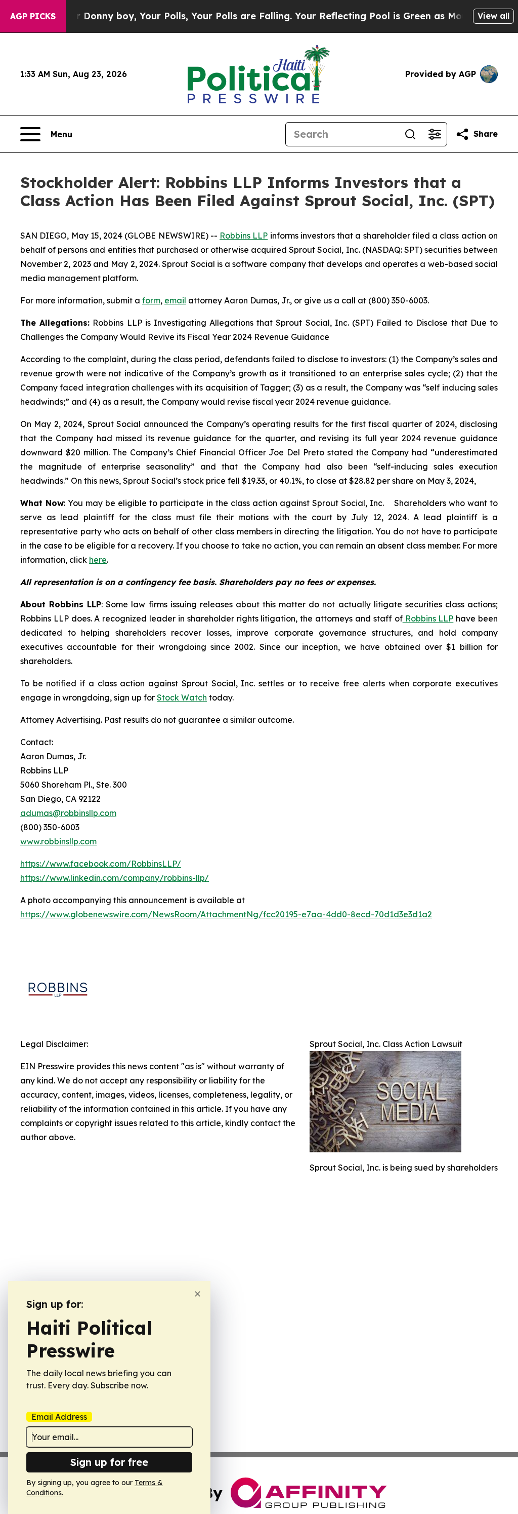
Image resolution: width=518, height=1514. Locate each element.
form (151, 300)
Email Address (59, 1417)
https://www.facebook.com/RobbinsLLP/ (100, 864)
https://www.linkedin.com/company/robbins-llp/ (114, 878)
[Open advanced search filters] (434, 134)
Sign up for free (109, 1462)
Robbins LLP (244, 235)
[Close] (197, 1294)
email (175, 300)
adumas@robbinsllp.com (68, 813)
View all (493, 16)
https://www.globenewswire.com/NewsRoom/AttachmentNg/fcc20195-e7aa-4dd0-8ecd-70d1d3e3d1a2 (226, 914)
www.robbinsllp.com (58, 841)
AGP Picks (33, 16)
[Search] (410, 134)
